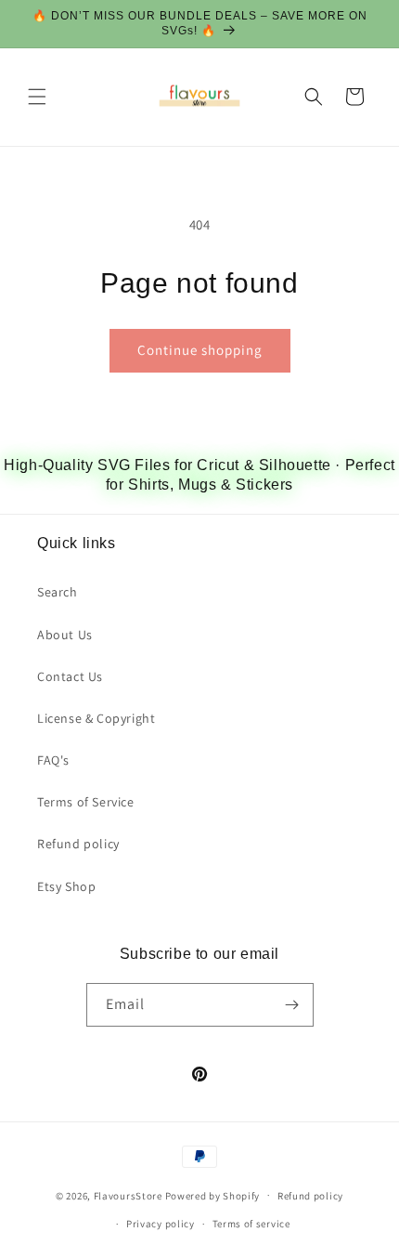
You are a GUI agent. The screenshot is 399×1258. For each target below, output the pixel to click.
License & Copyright (96, 718)
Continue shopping (200, 350)
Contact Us (70, 676)
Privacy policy (160, 1223)
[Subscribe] (292, 1005)
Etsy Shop (66, 886)
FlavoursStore (128, 1194)
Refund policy (78, 843)
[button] (37, 96)
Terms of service (251, 1223)
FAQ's (53, 760)
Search (57, 591)
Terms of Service (86, 801)
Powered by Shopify (213, 1194)
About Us (65, 634)
